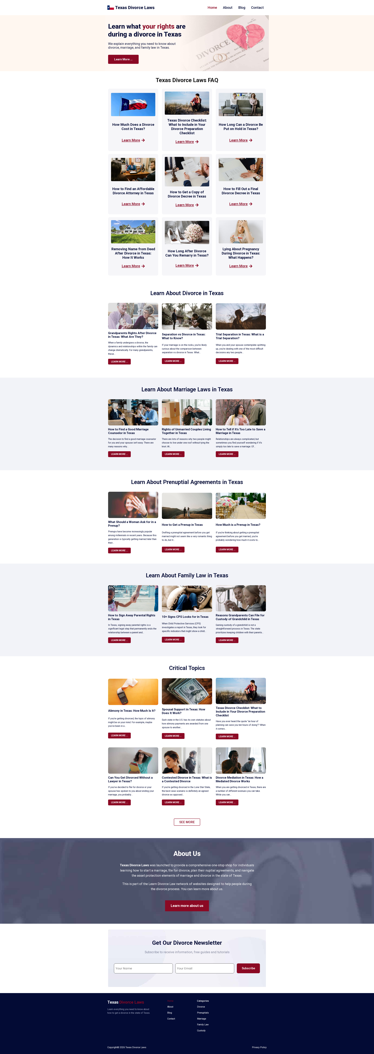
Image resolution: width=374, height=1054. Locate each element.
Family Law (203, 1024)
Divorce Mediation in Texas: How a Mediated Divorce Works (239, 779)
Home (212, 8)
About (227, 8)
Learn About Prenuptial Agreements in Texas (187, 482)
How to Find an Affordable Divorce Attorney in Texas (133, 191)
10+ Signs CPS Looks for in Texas (185, 617)
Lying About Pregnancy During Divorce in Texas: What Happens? (241, 253)
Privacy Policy (259, 1047)
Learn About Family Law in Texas (187, 575)
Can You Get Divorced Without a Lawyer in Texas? (130, 779)
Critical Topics (187, 668)
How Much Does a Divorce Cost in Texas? (133, 127)
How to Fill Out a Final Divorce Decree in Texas (241, 191)
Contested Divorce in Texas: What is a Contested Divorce (187, 779)
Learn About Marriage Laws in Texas (187, 389)
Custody (201, 1030)
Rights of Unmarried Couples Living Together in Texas (186, 431)
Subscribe (248, 968)
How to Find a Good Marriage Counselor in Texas (128, 431)
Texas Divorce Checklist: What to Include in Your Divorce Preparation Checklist (187, 126)
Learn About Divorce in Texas (187, 293)
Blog (241, 8)
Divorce (201, 1006)
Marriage (201, 1018)
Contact (257, 8)
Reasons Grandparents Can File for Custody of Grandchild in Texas (240, 617)
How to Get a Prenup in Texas (182, 524)
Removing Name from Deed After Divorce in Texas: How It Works (133, 253)
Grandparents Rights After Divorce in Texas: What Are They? (132, 334)
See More (187, 822)
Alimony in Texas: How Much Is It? (131, 710)
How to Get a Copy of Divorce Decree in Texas (187, 194)
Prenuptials (203, 1012)
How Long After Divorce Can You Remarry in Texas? (186, 253)
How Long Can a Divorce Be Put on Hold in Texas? (241, 127)
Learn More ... (123, 59)
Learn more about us (187, 906)
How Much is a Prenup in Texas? (238, 524)
